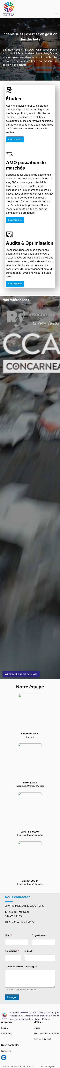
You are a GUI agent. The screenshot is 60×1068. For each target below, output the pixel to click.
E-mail (29, 951)
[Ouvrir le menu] (56, 14)
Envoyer (12, 997)
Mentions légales (47, 1066)
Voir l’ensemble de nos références (21, 674)
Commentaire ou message (21, 966)
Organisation (39, 935)
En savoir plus (15, 139)
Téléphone (12, 951)
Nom (8, 935)
